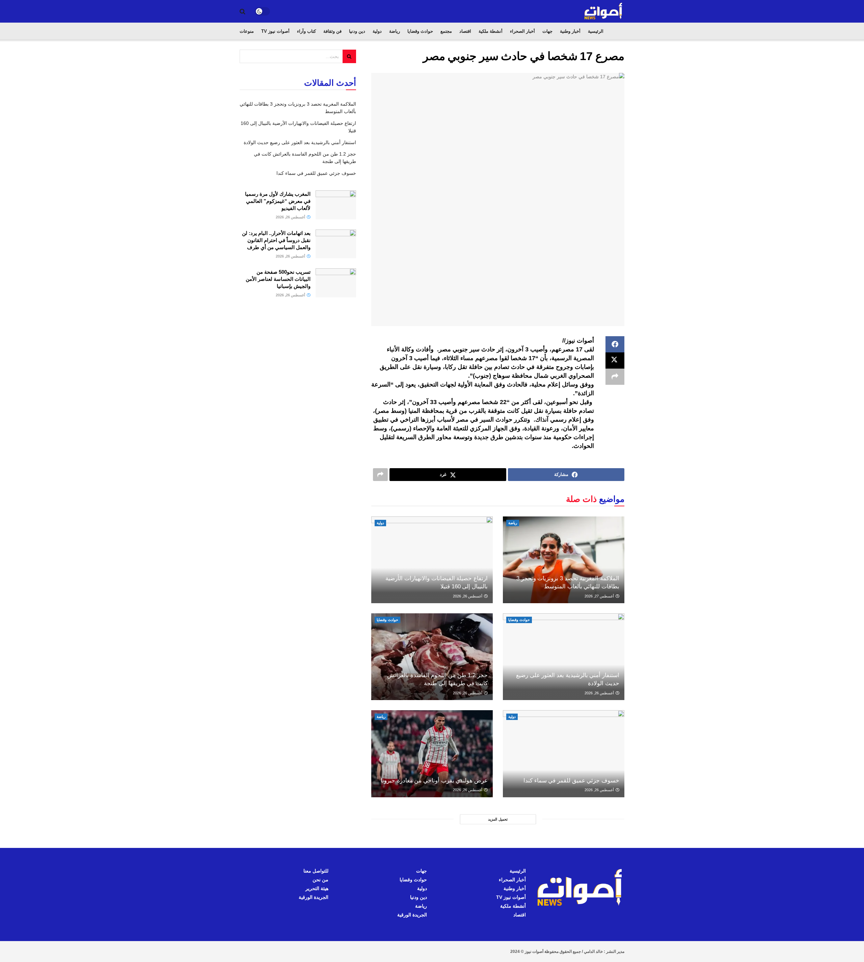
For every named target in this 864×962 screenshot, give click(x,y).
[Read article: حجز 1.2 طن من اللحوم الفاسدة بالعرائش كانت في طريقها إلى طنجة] (432, 656)
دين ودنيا (357, 31)
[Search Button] (242, 11)
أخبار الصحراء (522, 31)
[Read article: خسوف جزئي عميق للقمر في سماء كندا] (563, 753)
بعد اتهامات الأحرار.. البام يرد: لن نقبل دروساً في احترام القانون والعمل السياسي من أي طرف (276, 240)
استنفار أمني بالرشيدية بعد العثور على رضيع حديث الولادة (300, 142)
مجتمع (446, 31)
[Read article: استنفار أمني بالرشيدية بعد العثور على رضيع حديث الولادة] (563, 656)
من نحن (320, 879)
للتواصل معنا (315, 871)
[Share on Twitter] (614, 360)
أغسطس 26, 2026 (468, 596)
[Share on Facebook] (614, 344)
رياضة (394, 31)
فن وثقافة (332, 31)
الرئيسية (595, 31)
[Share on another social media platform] (614, 377)
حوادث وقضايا (420, 31)
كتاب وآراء (306, 31)
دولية (377, 31)
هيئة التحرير (316, 888)
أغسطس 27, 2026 (600, 596)
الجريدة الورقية (412, 914)
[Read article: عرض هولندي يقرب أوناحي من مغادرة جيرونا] (432, 753)
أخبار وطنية (570, 31)
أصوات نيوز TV (275, 31)
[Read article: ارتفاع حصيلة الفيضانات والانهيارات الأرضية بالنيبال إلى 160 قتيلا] (432, 559)
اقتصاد (465, 31)
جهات (547, 31)
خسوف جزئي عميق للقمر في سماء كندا (571, 780)
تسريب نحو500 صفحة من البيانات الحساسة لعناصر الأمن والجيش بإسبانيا (278, 279)
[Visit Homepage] (603, 11)
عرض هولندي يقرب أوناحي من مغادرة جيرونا (434, 780)
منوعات (247, 31)
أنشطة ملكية (491, 31)
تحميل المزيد (498, 819)
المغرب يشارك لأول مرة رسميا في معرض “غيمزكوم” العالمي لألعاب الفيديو (277, 201)
